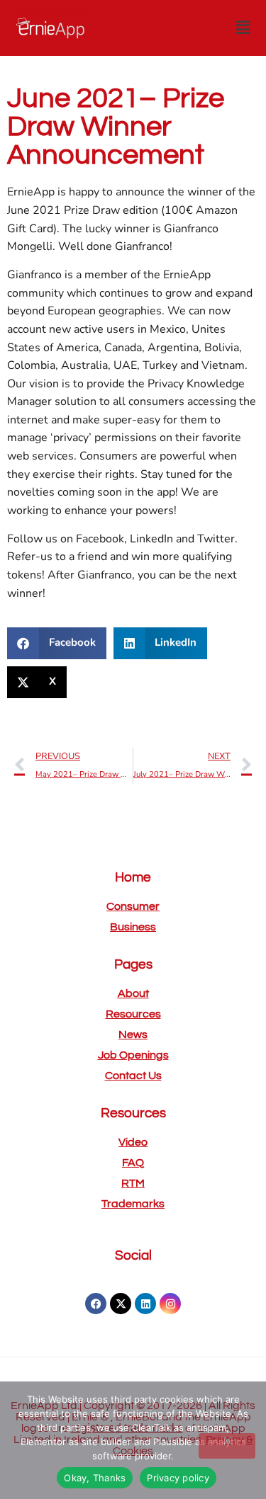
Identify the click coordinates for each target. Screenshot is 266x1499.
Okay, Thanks (95, 1477)
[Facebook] (95, 1303)
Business (133, 927)
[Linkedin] (145, 1303)
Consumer (133, 906)
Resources (133, 1014)
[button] (243, 27)
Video (133, 1142)
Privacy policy (178, 1477)
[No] (227, 1446)
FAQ (133, 1162)
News (133, 1034)
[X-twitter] (120, 1303)
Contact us (133, 1075)
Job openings (133, 1055)
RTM (133, 1183)
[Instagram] (170, 1303)
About (133, 993)
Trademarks (133, 1203)
